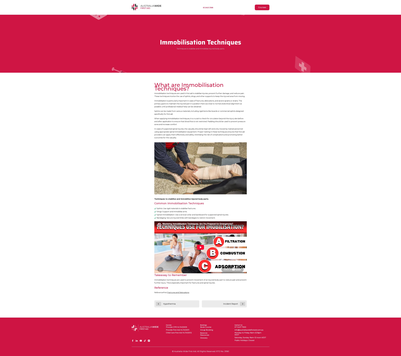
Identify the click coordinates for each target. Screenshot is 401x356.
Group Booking (206, 330)
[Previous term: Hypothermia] (158, 304)
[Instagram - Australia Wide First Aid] (149, 341)
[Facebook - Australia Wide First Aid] (133, 341)
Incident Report (230, 304)
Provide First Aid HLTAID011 (177, 330)
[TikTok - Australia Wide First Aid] (145, 341)
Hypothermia (169, 304)
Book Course (205, 327)
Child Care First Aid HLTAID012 (179, 333)
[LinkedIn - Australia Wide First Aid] (137, 341)
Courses (262, 7)
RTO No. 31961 (222, 351)
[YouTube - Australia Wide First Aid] (141, 341)
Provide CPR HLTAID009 (176, 327)
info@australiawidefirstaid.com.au (249, 330)
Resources (204, 335)
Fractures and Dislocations (178, 293)
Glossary (203, 338)
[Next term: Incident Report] (242, 304)
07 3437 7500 (240, 327)
